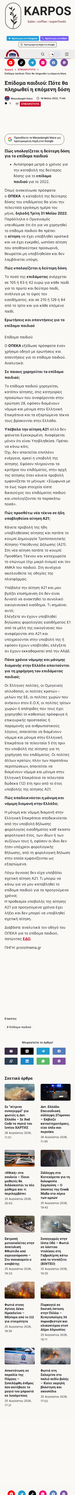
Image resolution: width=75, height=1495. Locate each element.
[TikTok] (21, 62)
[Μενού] (67, 54)
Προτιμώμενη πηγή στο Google (39, 44)
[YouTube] (11, 62)
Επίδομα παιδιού (19, 1027)
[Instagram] (43, 62)
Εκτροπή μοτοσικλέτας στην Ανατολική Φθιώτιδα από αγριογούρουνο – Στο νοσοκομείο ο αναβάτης (19, 1251)
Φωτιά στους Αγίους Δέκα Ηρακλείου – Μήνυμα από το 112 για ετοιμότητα (19, 1312)
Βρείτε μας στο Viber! (56, 38)
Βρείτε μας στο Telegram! (24, 38)
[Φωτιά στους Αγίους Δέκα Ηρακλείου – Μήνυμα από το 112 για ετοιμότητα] (20, 1290)
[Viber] (64, 62)
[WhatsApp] (43, 1061)
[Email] (11, 1051)
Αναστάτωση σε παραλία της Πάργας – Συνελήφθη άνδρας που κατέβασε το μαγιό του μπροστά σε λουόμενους (19, 1382)
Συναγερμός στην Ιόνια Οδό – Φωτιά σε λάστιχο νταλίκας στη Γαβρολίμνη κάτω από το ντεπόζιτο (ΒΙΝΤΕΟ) (55, 1251)
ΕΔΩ (26, 939)
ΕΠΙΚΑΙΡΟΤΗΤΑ (30, 103)
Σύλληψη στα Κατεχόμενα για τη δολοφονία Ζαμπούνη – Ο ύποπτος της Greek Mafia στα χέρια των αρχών (55, 1185)
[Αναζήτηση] (42, 54)
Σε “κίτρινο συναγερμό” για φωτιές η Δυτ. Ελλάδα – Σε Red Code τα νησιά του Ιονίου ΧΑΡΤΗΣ (18, 1116)
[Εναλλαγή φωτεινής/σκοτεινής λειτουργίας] (54, 54)
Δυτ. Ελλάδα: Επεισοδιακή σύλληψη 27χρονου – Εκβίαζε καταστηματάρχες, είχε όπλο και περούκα (55, 1119)
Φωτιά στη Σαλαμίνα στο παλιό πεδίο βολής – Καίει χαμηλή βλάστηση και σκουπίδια (55, 1380)
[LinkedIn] (27, 1061)
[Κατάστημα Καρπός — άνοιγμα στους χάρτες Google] (37, 16)
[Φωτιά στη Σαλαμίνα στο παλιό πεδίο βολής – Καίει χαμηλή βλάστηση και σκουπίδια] (56, 1356)
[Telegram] (32, 62)
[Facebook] (53, 62)
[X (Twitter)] (27, 1051)
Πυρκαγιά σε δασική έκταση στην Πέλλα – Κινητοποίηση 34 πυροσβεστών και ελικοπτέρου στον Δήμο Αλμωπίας (54, 1317)
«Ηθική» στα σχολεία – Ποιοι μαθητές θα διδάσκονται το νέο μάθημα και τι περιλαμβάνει (19, 1182)
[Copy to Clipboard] (11, 1061)
